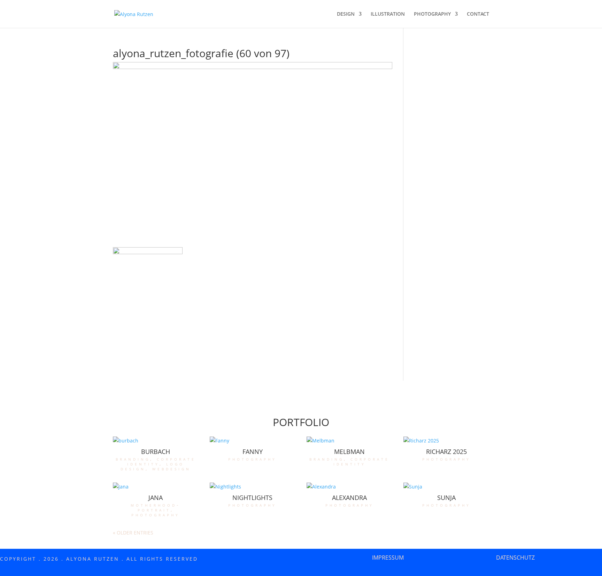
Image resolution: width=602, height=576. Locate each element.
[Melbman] (349, 441)
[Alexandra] (349, 487)
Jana (155, 497)
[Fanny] (252, 441)
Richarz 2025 (446, 451)
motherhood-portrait (155, 507)
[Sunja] (446, 487)
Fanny (252, 451)
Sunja (446, 497)
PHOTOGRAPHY (432, 14)
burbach (155, 451)
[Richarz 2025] (446, 441)
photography (252, 458)
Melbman (349, 451)
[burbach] (156, 441)
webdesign (171, 468)
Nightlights (252, 497)
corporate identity (161, 461)
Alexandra (349, 497)
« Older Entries (133, 532)
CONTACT (478, 14)
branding (133, 458)
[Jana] (156, 487)
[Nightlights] (252, 487)
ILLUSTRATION (388, 14)
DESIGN (346, 14)
